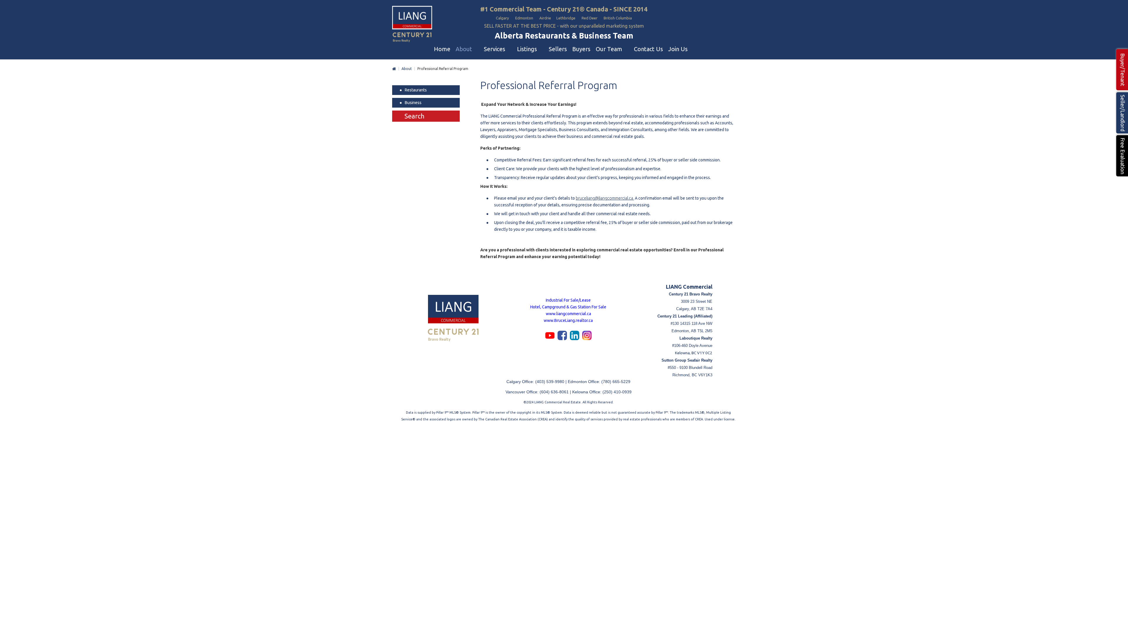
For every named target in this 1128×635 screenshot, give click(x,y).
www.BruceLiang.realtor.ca (568, 320)
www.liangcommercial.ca (568, 313)
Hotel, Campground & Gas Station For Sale (568, 307)
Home (394, 69)
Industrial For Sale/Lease (568, 300)
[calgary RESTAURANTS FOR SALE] (412, 24)
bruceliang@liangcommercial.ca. (605, 198)
